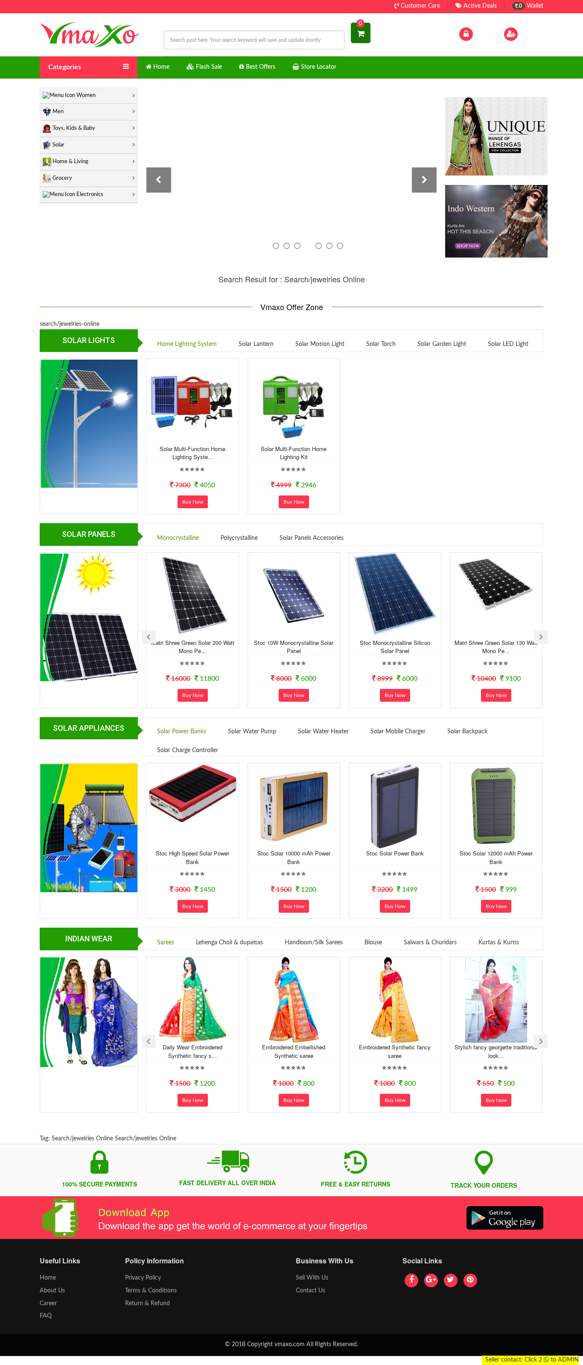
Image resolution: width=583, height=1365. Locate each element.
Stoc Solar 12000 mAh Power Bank (496, 857)
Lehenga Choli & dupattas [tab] (229, 943)
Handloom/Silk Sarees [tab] (314, 943)
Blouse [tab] (373, 943)
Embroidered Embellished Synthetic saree (293, 1051)
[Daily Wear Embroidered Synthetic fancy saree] (192, 1000)
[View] (203, 437)
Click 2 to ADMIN (552, 1360)
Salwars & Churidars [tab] (430, 943)
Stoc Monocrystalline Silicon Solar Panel (395, 647)
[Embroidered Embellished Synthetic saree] (293, 1000)
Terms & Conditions (151, 1291)
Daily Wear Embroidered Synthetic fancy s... (192, 1051)
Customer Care (419, 6)
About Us (52, 1291)
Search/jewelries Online (82, 1139)
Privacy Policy (143, 1278)
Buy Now (192, 501)
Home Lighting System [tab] (187, 344)
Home (48, 1278)
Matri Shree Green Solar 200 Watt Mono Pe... (192, 647)
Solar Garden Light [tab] (441, 344)
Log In (482, 34)
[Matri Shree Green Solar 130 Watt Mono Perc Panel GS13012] (496, 584)
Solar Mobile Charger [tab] (398, 732)
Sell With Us (312, 1278)
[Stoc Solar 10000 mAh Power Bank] (293, 806)
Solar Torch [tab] (381, 344)
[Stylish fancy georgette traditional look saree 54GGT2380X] (496, 1000)
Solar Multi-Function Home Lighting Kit (293, 453)
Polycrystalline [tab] (239, 538)
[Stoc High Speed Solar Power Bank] (192, 793)
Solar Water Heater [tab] (323, 732)
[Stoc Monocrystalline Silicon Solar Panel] (395, 595)
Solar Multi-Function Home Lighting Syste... (192, 453)
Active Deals (479, 6)
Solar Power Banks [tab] (181, 732)
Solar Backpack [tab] (467, 732)
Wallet (530, 6)
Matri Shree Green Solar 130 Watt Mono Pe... (496, 647)
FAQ (46, 1316)
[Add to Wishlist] (181, 437)
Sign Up (530, 34)
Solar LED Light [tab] (508, 344)
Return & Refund (147, 1303)
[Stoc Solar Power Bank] (395, 806)
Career (48, 1303)
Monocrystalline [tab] (178, 538)
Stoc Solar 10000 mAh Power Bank (293, 857)
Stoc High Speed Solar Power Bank (192, 857)
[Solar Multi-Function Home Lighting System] (192, 401)
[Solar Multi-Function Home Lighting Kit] (293, 401)
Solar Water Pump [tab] (252, 732)
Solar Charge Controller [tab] (187, 750)
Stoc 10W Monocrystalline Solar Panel (293, 647)
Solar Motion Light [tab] (319, 344)
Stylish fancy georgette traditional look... (496, 1051)
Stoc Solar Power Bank (395, 853)
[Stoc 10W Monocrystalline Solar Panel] (293, 595)
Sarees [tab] (165, 943)
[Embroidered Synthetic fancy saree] (395, 1000)
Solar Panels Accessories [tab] (312, 538)
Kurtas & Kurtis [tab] (498, 943)
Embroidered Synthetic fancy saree (395, 1051)
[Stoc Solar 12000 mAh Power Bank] (496, 806)
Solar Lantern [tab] (256, 344)
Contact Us (310, 1291)
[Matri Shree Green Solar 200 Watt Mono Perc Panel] (192, 595)
